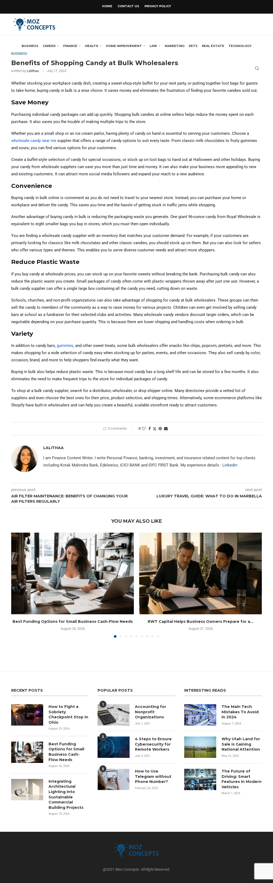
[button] (18, 584)
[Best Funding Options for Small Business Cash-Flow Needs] (72, 574)
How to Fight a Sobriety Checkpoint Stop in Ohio (68, 714)
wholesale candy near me (33, 140)
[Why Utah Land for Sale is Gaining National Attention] (200, 747)
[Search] (257, 68)
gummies (65, 345)
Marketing (174, 46)
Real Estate (213, 46)
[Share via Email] (166, 428)
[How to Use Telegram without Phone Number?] (114, 779)
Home (107, 6)
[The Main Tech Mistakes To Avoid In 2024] (200, 715)
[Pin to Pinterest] (160, 428)
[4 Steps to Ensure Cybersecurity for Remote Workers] (114, 747)
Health (91, 46)
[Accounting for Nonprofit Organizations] (114, 715)
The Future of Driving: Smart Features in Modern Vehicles (242, 779)
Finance (70, 46)
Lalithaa (53, 447)
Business (30, 46)
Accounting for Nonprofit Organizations (150, 711)
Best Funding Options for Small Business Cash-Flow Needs (73, 621)
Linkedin (229, 465)
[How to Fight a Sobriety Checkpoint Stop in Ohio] (27, 715)
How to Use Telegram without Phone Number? (153, 776)
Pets (193, 46)
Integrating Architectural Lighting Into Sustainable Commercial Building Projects (66, 794)
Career (49, 46)
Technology (240, 46)
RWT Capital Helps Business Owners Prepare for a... (200, 621)
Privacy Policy (157, 6)
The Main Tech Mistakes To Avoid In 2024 (240, 711)
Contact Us (128, 6)
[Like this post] (144, 428)
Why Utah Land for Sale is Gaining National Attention (241, 744)
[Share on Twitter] (154, 428)
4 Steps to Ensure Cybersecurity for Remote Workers (153, 744)
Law (153, 46)
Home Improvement (124, 46)
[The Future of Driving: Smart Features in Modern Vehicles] (200, 779)
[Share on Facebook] (149, 428)
